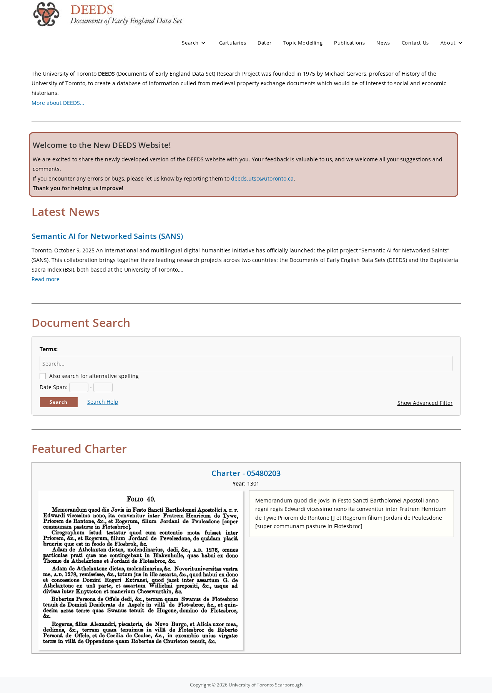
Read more (46, 279)
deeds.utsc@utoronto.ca (262, 178)
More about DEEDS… (58, 102)
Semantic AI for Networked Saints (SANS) (107, 236)
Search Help (102, 401)
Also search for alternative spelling (94, 376)
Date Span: (54, 387)
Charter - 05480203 (246, 473)
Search (59, 402)
